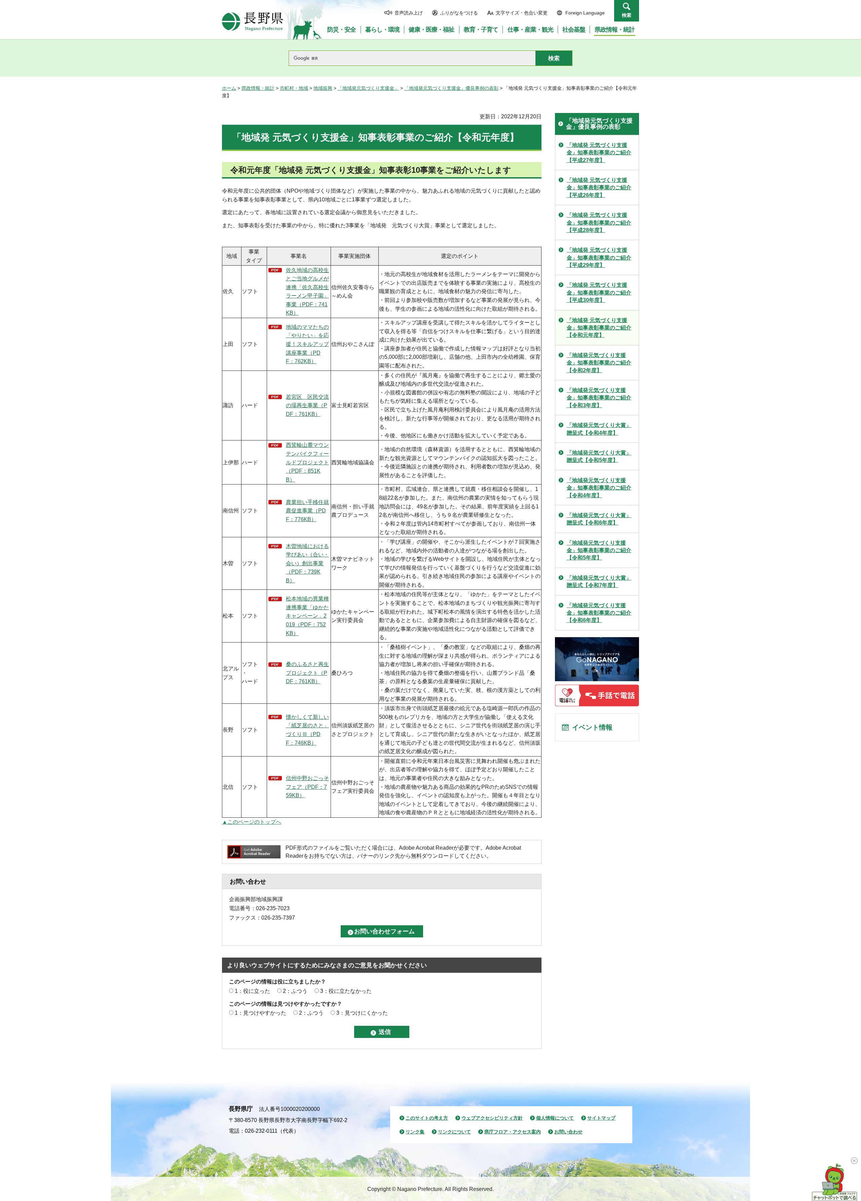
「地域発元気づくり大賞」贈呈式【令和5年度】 (599, 456)
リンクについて (454, 1131)
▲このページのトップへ (251, 822)
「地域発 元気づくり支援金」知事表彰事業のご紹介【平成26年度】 (599, 187)
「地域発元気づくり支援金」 (368, 88)
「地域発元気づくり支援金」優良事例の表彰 (451, 88)
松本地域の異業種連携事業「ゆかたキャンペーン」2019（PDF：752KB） (307, 616)
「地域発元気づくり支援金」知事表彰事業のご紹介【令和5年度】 (599, 550)
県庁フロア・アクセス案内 (512, 1131)
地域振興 (322, 88)
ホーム (229, 88)
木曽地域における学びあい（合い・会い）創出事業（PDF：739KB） (307, 563)
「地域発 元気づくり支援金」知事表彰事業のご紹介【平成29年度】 (599, 257)
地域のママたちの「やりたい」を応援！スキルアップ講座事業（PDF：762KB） (307, 344)
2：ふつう (295, 991)
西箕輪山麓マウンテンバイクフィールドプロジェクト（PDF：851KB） (307, 462)
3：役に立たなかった (346, 991)
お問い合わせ (568, 1131)
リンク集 (415, 1131)
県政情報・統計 (257, 88)
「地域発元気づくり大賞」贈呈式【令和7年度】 (599, 581)
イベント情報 (592, 727)
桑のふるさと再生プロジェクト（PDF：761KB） (307, 672)
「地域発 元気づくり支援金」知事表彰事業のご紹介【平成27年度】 (599, 152)
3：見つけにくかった (362, 1013)
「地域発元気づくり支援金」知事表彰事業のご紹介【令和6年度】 (599, 613)
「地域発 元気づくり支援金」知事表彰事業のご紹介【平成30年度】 (599, 292)
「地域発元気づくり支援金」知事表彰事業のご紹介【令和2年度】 (599, 362)
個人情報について (555, 1118)
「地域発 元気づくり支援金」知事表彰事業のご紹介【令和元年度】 (599, 327)
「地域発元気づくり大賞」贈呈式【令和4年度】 (599, 428)
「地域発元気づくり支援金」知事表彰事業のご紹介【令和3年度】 (599, 397)
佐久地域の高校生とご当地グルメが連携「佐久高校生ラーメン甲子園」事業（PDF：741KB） (307, 291)
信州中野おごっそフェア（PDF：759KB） (307, 786)
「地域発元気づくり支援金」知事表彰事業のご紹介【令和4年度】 (599, 487)
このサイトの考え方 (427, 1118)
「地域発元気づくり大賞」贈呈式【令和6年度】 (599, 519)
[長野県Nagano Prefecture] (252, 21)
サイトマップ (601, 1118)
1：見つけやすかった (260, 1013)
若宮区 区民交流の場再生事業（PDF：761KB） (307, 405)
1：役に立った (252, 991)
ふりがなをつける (459, 12)
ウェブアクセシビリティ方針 (492, 1118)
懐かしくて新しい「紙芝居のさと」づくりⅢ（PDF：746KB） (307, 730)
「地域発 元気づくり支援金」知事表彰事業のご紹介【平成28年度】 (599, 222)
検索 (626, 15)
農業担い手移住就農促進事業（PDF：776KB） (307, 510)
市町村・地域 (294, 88)
